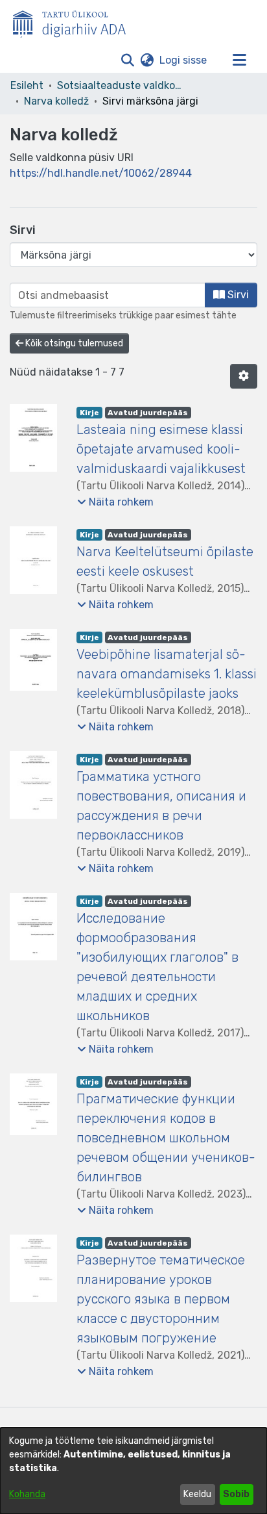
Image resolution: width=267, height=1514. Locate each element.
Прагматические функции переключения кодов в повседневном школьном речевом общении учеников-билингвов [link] (165, 1138)
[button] (127, 60)
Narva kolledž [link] (56, 101)
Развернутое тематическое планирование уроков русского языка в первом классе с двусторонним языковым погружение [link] (160, 1299)
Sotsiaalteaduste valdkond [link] (122, 85)
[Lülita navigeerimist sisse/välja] (239, 60)
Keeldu (197, 1494)
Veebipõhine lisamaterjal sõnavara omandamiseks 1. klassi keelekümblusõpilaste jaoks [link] (166, 674)
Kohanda (27, 1494)
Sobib (236, 1494)
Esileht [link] (26, 85)
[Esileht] (74, 21)
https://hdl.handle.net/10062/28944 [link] (101, 173)
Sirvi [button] (237, 295)
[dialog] (133, 1471)
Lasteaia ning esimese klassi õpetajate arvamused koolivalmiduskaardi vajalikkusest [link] (161, 449)
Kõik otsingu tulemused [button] (73, 343)
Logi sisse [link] (183, 60)
